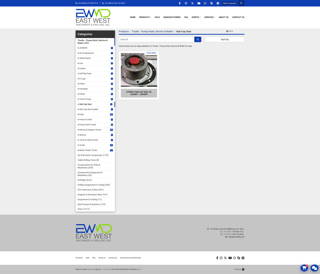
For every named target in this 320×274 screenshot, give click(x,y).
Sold (157, 17)
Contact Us (238, 17)
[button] (145, 17)
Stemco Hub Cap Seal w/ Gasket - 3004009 (139, 93)
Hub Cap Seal (85, 104)
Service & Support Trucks (90, 130)
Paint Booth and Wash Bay (130, 258)
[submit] (197, 39)
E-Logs (82, 78)
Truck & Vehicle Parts (88, 140)
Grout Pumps (85, 99)
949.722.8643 (119, 3)
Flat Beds (83, 89)
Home (133, 17)
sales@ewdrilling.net (236, 237)
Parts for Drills (85, 119)
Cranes (82, 68)
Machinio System (81, 269)
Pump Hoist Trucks (87, 124)
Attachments (85, 58)
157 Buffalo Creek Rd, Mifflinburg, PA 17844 (227, 229)
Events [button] (195, 17)
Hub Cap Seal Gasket (88, 109)
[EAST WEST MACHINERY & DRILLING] (94, 233)
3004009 (83, 48)
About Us (223, 17)
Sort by (225, 39)
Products (144, 17)
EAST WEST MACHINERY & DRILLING (124, 269)
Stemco (82, 135)
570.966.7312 (92, 3)
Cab (81, 63)
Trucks (82, 145)
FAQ (186, 17)
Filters (82, 84)
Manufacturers (172, 17)
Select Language (229, 3)
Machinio (98, 269)
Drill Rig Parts (85, 73)
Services (209, 17)
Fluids (82, 94)
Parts (81, 114)
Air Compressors (86, 53)
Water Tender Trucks (88, 150)
